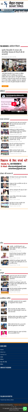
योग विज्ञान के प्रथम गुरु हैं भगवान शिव (18, 177)
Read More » (5, 86)
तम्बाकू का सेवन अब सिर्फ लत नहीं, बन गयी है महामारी (18, 184)
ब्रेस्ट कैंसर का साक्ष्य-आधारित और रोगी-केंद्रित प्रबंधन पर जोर (17, 203)
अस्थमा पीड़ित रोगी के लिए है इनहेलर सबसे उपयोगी (17, 197)
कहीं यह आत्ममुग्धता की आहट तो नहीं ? (18, 190)
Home (2, 350)
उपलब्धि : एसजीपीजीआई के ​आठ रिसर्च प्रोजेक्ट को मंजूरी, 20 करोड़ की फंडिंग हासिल (17, 247)
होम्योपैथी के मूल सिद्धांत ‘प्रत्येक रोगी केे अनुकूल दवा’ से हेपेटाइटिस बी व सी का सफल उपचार (18, 261)
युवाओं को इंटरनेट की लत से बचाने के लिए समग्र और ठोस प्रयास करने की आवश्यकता (17, 124)
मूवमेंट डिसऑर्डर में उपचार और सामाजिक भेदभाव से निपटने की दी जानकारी (13, 52)
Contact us (3, 355)
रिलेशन (2, 359)
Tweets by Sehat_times (7, 400)
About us (2, 352)
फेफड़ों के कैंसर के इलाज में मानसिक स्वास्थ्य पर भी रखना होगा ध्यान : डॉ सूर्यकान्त (17, 254)
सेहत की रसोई (3, 362)
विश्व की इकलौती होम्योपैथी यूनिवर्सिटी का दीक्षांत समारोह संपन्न (18, 289)
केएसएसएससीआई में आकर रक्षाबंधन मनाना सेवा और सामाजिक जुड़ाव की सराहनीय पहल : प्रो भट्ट (17, 138)
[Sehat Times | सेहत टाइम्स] (14, 4)
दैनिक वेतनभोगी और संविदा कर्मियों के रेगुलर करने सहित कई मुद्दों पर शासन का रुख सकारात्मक (17, 310)
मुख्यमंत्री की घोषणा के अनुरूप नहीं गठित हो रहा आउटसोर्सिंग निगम (17, 332)
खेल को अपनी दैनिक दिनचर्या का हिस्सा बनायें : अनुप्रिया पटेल (17, 144)
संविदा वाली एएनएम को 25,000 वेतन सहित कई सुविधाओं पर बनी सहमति (17, 325)
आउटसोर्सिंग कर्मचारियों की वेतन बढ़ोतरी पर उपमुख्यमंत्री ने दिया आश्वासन (17, 302)
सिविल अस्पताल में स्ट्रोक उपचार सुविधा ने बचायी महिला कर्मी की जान (17, 151)
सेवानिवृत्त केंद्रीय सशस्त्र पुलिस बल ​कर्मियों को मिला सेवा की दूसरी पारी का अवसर (17, 317)
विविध (1, 364)
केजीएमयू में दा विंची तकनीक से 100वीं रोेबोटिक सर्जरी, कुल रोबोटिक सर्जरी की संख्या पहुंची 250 (17, 131)
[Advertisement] (14, 28)
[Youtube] (16, 407)
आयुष (1, 357)
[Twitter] (14, 407)
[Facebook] (12, 407)
